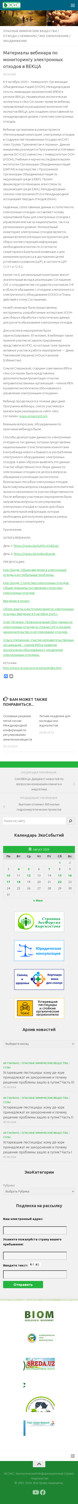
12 (29, 875)
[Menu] (73, 5)
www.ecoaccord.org (33, 416)
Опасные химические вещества (30, 31)
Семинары (28, 36)
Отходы (10, 36)
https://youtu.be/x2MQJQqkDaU (36, 545)
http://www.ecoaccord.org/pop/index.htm (32, 668)
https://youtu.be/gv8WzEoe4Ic (35, 553)
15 (60, 875)
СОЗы (7, 1067)
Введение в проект (16, 601)
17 (8, 882)
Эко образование (54, 36)
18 (18, 882)
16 (70, 875)
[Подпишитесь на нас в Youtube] (35, 1492)
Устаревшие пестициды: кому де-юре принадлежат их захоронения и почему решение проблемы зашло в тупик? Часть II (38, 1112)
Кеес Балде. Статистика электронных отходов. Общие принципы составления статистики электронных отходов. (36, 588)
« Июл (38, 900)
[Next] (46, 1340)
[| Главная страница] (14, 5)
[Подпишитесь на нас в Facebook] (43, 1492)
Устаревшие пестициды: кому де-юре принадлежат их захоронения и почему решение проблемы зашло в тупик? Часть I (37, 1147)
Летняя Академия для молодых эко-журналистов (54, 720)
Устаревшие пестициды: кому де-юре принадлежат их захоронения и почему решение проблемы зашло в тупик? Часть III (38, 1077)
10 (8, 875)
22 (60, 882)
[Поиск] (70, 820)
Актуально (11, 1063)
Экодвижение (15, 41)
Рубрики (9, 1185)
